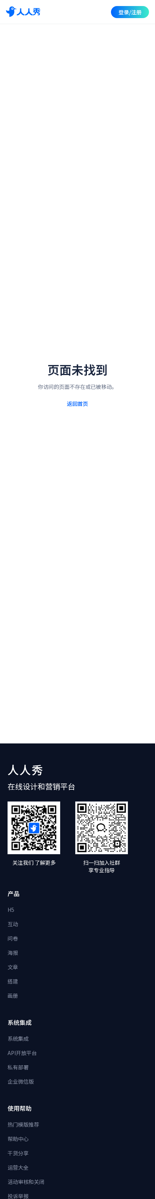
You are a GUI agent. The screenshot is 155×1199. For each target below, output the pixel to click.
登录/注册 (130, 12)
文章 (13, 967)
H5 (11, 909)
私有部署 (18, 1067)
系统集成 (18, 1038)
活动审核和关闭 (26, 1181)
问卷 (13, 938)
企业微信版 (21, 1081)
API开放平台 (22, 1053)
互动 (13, 924)
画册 (13, 995)
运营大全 (18, 1167)
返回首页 (77, 403)
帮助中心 (18, 1138)
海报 (13, 952)
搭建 (13, 981)
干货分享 (18, 1153)
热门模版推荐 (23, 1124)
